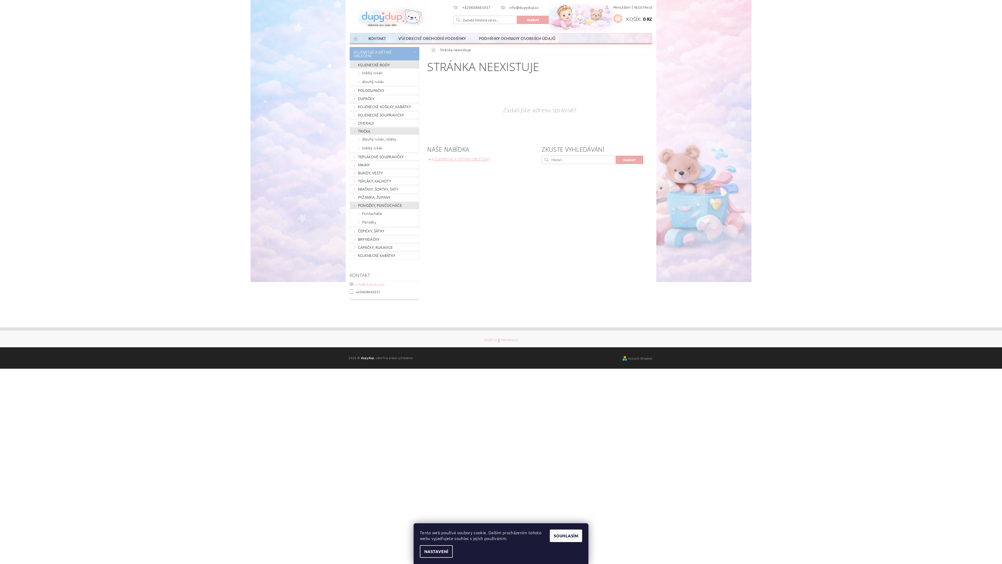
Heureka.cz (509, 340)
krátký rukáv (372, 72)
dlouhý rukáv (373, 81)
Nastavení (436, 551)
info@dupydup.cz (370, 284)
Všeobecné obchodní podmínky (432, 38)
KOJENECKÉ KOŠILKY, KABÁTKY (384, 106)
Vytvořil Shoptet (640, 358)
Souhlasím (566, 535)
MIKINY (364, 164)
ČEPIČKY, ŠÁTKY (371, 230)
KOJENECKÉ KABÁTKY (376, 255)
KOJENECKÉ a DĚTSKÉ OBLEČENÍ (373, 53)
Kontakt (377, 38)
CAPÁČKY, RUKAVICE (375, 247)
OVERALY (366, 123)
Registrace (643, 7)
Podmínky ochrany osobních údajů (517, 38)
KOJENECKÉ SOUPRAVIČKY (381, 115)
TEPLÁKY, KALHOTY (374, 181)
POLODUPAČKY (371, 90)
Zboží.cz (490, 340)
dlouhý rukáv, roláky (379, 139)
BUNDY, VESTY (370, 172)
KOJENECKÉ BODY (374, 64)
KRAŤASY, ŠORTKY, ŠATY (378, 189)
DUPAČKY (366, 98)
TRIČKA (364, 131)
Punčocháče (372, 213)
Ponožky (369, 222)
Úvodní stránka (356, 38)
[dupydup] (389, 16)
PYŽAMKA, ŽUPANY (374, 197)
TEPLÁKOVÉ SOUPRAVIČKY (381, 156)
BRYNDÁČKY (369, 239)
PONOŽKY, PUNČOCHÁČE (380, 205)
